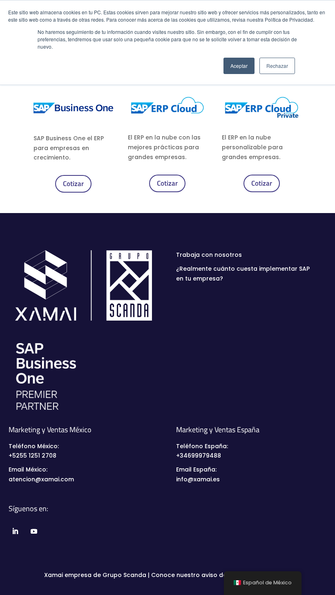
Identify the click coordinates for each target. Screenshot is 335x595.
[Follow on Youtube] (33, 531)
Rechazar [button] (277, 65)
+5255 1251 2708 (32, 455)
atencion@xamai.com (41, 479)
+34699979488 (198, 455)
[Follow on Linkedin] (14, 531)
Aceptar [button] (239, 65)
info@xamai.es (198, 479)
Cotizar (73, 183)
